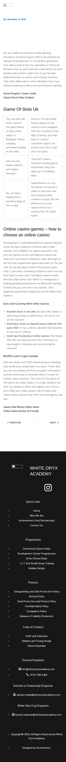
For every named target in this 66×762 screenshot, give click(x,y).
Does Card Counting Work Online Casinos (26, 303)
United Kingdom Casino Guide (19, 93)
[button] (59, 9)
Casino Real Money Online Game (21, 407)
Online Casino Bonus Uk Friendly (21, 411)
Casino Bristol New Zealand (18, 97)
